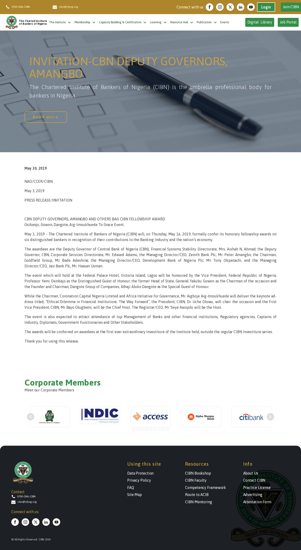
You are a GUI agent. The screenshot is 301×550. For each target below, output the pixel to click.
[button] (29, 7)
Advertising (252, 494)
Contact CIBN (254, 480)
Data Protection (140, 473)
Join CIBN (291, 7)
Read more (46, 117)
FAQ (130, 487)
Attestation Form (257, 502)
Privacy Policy (139, 480)
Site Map (134, 494)
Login (266, 7)
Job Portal (288, 22)
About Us (250, 473)
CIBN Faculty (195, 480)
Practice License (257, 487)
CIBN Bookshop (198, 473)
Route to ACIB (197, 494)
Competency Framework (205, 487)
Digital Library (259, 22)
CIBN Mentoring (198, 502)
